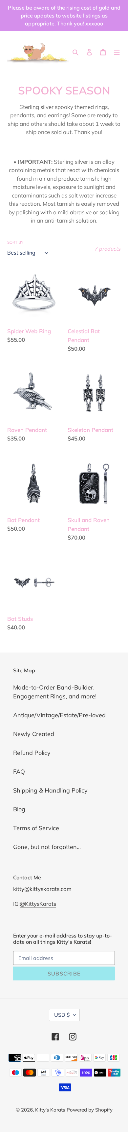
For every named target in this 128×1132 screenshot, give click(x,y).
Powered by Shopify (90, 1110)
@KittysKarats (38, 903)
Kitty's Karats (50, 1110)
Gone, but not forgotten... (47, 847)
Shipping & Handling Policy (50, 790)
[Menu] (117, 51)
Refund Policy (32, 753)
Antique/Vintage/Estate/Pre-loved (59, 715)
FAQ (19, 771)
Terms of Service (36, 828)
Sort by (15, 242)
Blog (19, 809)
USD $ (62, 1014)
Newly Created (33, 734)
